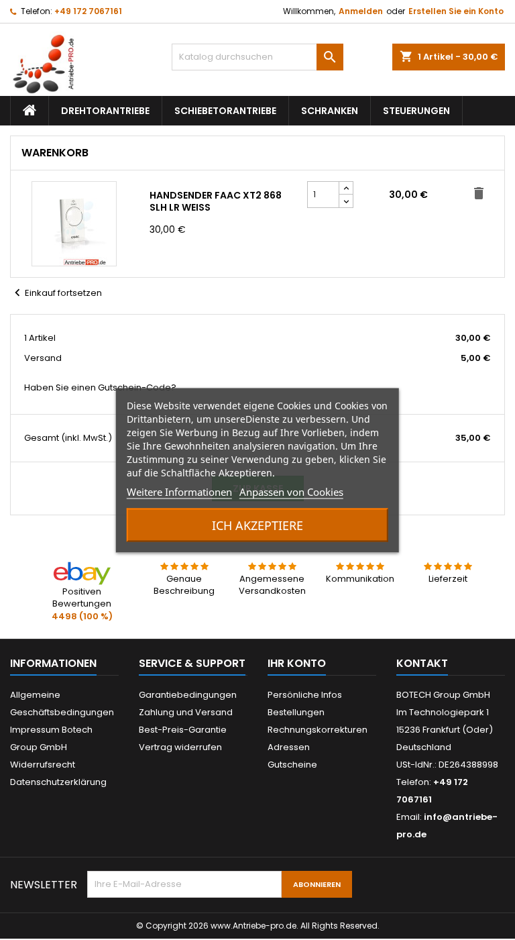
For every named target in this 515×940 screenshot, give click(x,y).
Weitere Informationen (179, 491)
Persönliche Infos (305, 694)
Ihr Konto (297, 663)
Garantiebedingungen (188, 694)
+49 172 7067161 (88, 11)
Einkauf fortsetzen (56, 293)
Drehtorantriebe (105, 110)
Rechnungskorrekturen (317, 729)
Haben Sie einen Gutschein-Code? (100, 388)
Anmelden (361, 11)
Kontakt (422, 663)
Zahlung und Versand (186, 712)
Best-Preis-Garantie (183, 729)
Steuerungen (416, 110)
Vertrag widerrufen (180, 747)
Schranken (329, 110)
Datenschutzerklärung (58, 782)
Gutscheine (292, 764)
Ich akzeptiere (257, 525)
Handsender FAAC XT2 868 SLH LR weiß (216, 201)
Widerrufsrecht (42, 764)
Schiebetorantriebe (225, 110)
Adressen (289, 747)
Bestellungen (296, 712)
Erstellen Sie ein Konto (456, 11)
